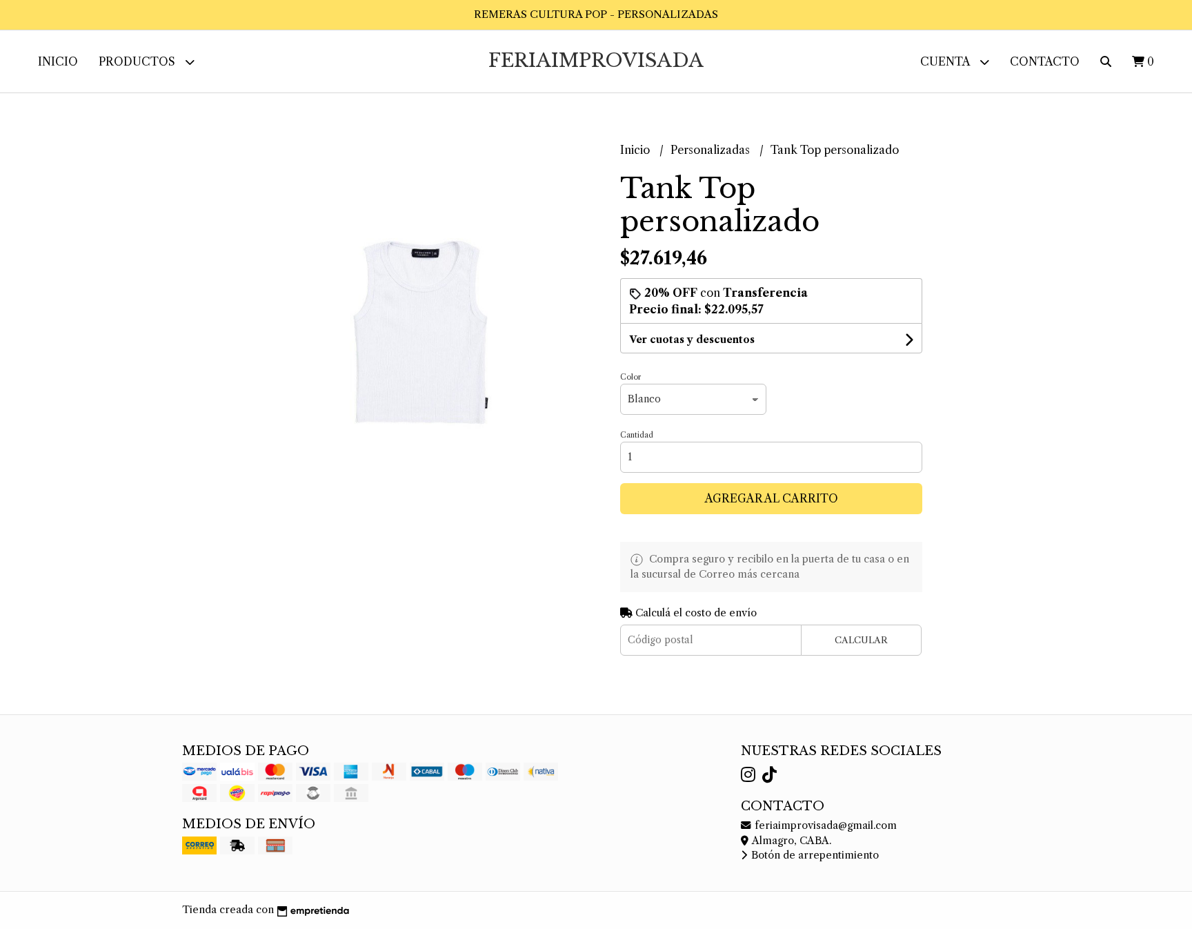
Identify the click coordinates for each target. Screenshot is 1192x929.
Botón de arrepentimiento (813, 855)
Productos (138, 61)
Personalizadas (711, 150)
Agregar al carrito (771, 498)
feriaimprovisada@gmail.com (824, 825)
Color (630, 377)
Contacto (1045, 61)
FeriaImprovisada (596, 60)
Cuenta (946, 61)
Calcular (861, 640)
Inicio (58, 61)
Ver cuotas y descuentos (692, 339)
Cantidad (636, 435)
